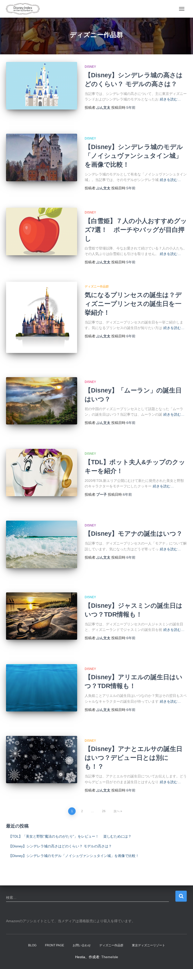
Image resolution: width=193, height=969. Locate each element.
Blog (32, 945)
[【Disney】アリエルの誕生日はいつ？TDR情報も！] (41, 687)
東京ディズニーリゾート (148, 945)
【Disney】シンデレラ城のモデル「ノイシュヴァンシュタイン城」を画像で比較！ (134, 155)
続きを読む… (170, 99)
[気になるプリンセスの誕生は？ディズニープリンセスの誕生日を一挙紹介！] (41, 317)
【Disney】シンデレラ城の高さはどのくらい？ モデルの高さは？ (60, 846)
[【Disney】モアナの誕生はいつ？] (41, 544)
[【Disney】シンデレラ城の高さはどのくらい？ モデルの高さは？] (41, 85)
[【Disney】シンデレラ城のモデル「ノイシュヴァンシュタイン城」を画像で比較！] (41, 157)
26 (104, 811)
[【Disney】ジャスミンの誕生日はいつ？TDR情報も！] (41, 616)
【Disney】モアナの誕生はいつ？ (133, 533)
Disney (90, 66)
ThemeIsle (109, 957)
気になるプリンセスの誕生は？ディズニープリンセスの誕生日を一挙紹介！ (133, 303)
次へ (117, 811)
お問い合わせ (82, 945)
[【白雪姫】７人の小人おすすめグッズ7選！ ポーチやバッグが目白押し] (41, 231)
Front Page (54, 945)
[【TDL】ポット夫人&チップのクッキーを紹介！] (41, 472)
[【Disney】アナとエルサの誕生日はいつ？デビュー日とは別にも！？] (41, 759)
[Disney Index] (24, 9)
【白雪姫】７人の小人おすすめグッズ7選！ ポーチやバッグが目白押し (136, 229)
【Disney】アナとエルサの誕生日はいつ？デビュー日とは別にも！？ (133, 757)
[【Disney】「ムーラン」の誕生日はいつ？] (41, 400)
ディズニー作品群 (97, 286)
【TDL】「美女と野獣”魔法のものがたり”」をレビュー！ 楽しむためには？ (70, 836)
